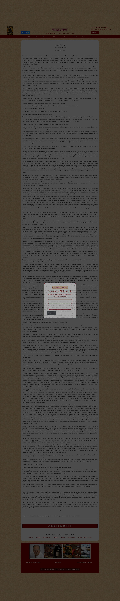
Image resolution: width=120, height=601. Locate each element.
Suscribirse (51, 313)
